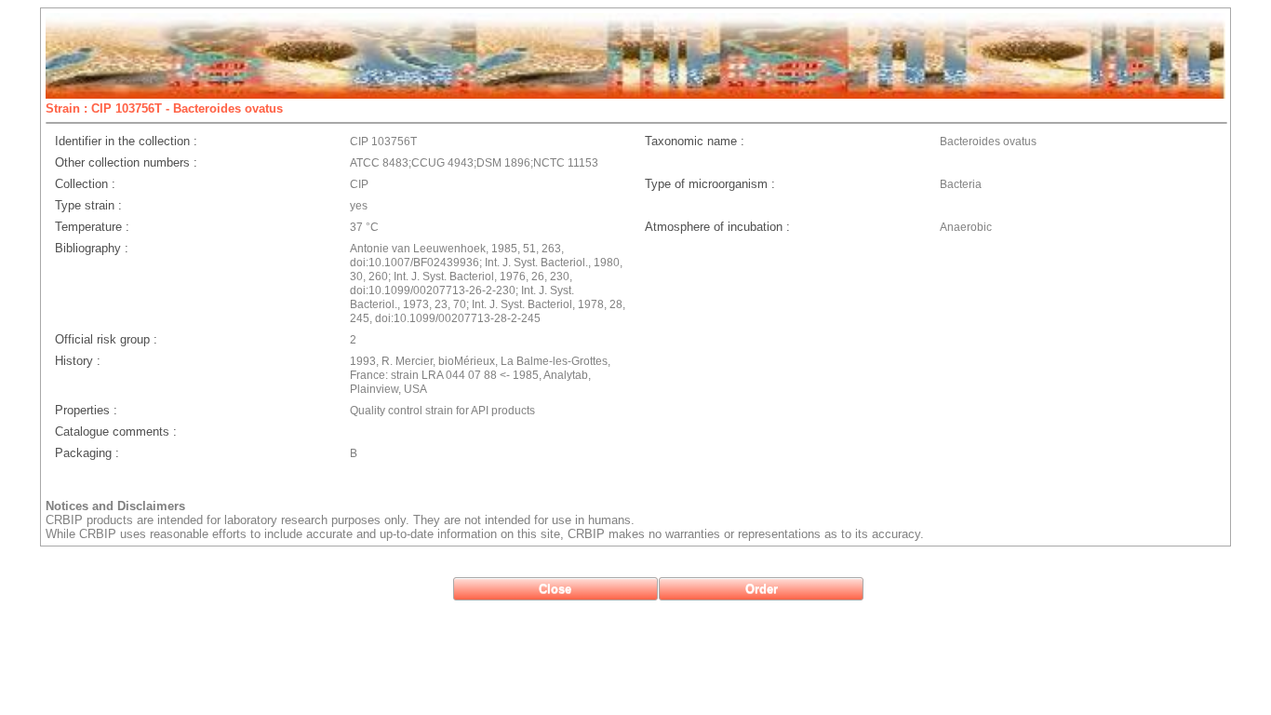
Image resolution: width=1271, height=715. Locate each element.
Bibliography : (91, 248)
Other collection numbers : (126, 162)
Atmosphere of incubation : (717, 227)
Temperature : (92, 227)
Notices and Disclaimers (115, 506)
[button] (555, 588)
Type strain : (88, 205)
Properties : (86, 410)
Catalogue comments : (116, 431)
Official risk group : (106, 339)
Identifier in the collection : (126, 141)
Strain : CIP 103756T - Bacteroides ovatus (164, 108)
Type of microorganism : (710, 184)
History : (77, 361)
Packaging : (87, 453)
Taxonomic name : (694, 141)
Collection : (85, 184)
